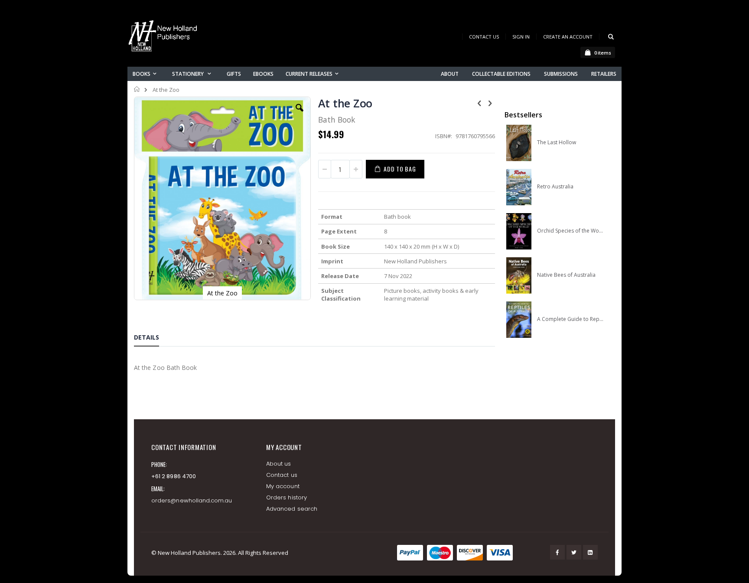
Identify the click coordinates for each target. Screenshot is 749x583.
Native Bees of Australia (566, 275)
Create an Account (568, 36)
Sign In (521, 36)
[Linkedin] (590, 552)
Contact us (281, 475)
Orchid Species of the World (570, 230)
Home (137, 89)
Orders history (286, 497)
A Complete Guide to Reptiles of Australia (570, 319)
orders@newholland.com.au (191, 500)
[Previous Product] (479, 103)
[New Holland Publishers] (164, 37)
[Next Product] (490, 103)
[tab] (153, 339)
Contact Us (484, 36)
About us (278, 464)
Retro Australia (555, 186)
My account (283, 486)
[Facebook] (557, 552)
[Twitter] (574, 552)
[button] (299, 114)
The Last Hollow (556, 142)
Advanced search (291, 509)
